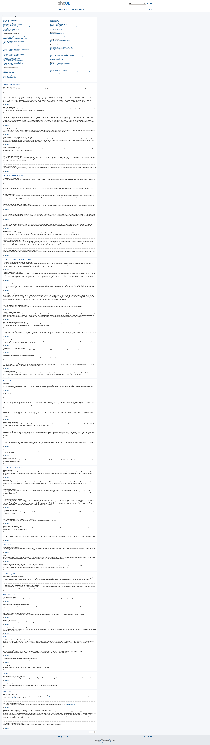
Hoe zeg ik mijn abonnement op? (57, 59)
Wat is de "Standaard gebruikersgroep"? (58, 28)
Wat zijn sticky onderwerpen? (9, 76)
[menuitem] (148, 3)
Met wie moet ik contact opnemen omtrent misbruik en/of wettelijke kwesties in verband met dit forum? (71, 71)
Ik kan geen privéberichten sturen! (57, 33)
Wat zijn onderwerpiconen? (8, 79)
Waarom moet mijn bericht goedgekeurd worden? (13, 63)
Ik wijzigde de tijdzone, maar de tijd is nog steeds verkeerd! (15, 38)
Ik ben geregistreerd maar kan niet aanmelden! (12, 24)
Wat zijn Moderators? (54, 21)
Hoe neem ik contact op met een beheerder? (59, 73)
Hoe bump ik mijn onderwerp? (9, 64)
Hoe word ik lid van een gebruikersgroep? (58, 24)
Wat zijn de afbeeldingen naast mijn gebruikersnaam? (14, 41)
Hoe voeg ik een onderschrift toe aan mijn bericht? (13, 51)
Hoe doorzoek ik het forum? (56, 46)
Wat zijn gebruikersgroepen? (56, 23)
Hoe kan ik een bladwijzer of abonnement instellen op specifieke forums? (65, 58)
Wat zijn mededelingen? (8, 75)
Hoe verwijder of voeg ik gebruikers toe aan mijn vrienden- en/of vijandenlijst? (66, 41)
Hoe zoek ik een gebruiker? (55, 49)
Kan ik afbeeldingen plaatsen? (9, 72)
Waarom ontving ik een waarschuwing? (11, 59)
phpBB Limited (52, 696)
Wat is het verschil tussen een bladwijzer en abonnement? (62, 55)
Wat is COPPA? (6, 21)
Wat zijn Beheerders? (54, 20)
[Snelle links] (152, 9)
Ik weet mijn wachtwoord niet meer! (10, 28)
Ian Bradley (108, 739)
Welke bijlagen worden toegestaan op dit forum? (60, 63)
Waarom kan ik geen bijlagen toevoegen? (11, 58)
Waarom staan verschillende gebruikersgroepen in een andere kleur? (64, 26)
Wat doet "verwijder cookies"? (9, 30)
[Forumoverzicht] (64, 3)
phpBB (100, 740)
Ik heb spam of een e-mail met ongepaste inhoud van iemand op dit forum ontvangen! (68, 36)
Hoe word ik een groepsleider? (56, 25)
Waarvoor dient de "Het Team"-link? (57, 29)
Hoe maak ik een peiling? (8, 53)
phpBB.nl (110, 741)
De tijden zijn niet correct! (8, 37)
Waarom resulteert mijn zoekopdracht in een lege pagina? (62, 48)
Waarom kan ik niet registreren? (9, 23)
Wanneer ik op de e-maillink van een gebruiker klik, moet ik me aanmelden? (18, 45)
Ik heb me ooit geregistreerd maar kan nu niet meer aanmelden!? (16, 26)
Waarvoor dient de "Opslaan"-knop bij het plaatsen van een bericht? (17, 62)
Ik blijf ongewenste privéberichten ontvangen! (59, 34)
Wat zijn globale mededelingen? (9, 73)
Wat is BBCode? (6, 68)
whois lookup (92, 711)
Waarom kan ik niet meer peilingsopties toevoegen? (13, 54)
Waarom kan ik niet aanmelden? (9, 25)
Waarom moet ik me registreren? (10, 20)
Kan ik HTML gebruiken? (8, 70)
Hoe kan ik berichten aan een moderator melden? (13, 60)
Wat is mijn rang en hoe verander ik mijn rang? (12, 43)
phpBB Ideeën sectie (71, 704)
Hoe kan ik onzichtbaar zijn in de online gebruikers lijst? (14, 36)
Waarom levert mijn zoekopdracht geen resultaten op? (61, 47)
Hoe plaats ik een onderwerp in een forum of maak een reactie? (16, 49)
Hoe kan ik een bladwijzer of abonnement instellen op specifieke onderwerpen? (66, 56)
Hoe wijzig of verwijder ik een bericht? (11, 50)
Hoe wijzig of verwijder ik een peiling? (11, 55)
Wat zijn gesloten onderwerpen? (9, 77)
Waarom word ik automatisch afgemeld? (11, 29)
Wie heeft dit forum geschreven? (57, 69)
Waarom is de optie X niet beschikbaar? (58, 70)
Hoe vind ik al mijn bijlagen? (56, 64)
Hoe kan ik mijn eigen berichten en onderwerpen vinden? (62, 51)
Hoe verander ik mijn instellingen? (10, 34)
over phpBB (14, 697)
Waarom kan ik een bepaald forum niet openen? (13, 56)
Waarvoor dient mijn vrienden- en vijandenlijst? (60, 40)
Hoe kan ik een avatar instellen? (9, 42)
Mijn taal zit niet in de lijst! (8, 39)
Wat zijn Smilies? (6, 71)
